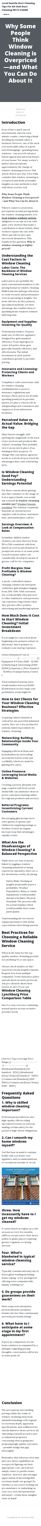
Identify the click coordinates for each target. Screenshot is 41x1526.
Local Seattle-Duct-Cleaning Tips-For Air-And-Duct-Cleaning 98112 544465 (18, 6)
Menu (5, 14)
